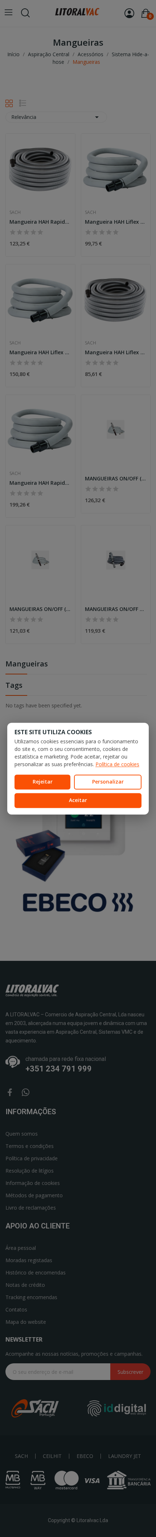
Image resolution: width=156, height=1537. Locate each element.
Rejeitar (43, 781)
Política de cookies (117, 764)
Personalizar (108, 781)
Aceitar (78, 800)
